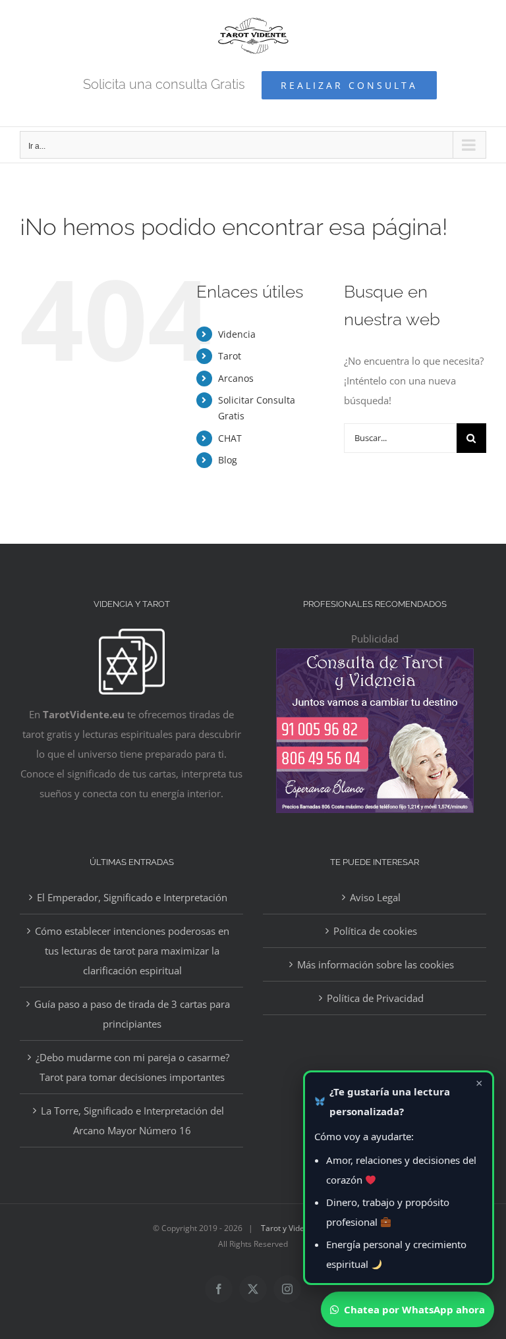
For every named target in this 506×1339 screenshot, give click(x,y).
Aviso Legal (375, 897)
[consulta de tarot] (375, 658)
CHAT (230, 438)
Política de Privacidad (375, 998)
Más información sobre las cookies (375, 964)
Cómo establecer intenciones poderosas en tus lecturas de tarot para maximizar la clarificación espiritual (132, 950)
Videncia (237, 334)
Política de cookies (375, 930)
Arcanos (236, 378)
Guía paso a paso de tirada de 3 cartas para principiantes (132, 1013)
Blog (227, 460)
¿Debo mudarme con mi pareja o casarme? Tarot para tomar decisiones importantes (132, 1067)
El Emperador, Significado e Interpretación (132, 897)
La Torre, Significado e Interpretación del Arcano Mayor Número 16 (132, 1120)
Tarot (229, 356)
